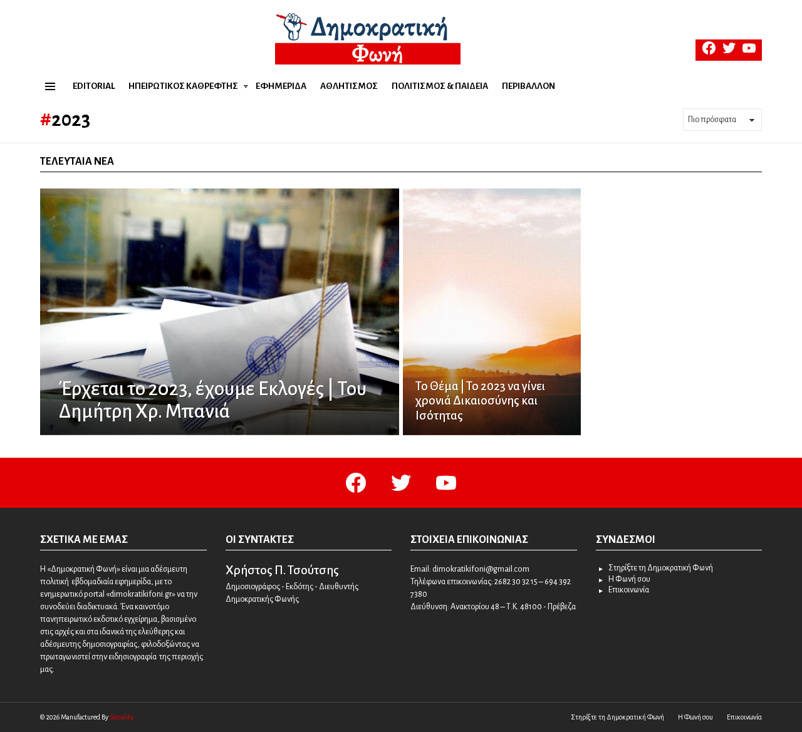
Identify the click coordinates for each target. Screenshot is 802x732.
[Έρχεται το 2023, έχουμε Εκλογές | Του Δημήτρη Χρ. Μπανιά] (219, 311)
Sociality (121, 717)
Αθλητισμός (349, 86)
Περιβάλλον (528, 86)
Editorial (94, 86)
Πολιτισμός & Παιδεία (440, 86)
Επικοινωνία (628, 589)
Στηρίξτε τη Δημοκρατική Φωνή (660, 568)
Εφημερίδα (281, 86)
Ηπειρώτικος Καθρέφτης (183, 86)
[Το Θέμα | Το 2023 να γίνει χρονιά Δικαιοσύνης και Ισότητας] (492, 311)
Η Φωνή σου (629, 579)
